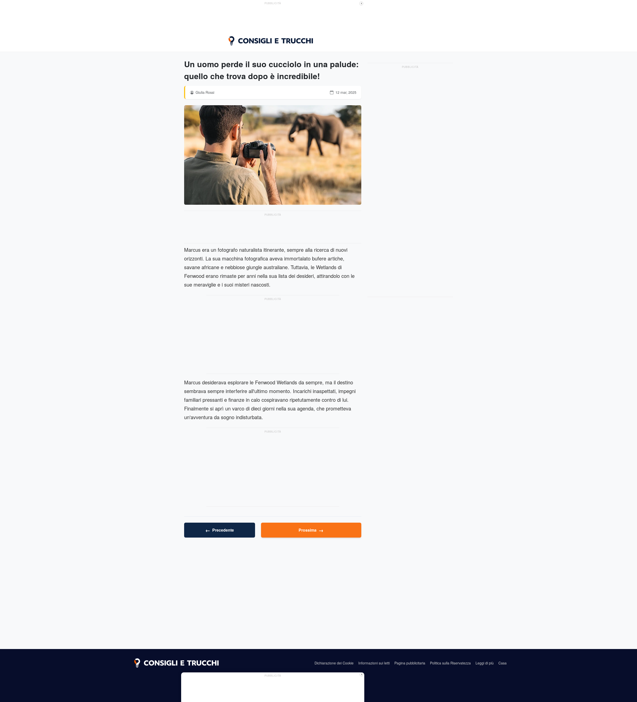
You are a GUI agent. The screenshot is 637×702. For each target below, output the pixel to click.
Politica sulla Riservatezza (450, 662)
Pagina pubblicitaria (409, 662)
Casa (502, 662)
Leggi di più (485, 662)
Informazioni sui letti (374, 662)
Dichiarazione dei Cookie (334, 662)
